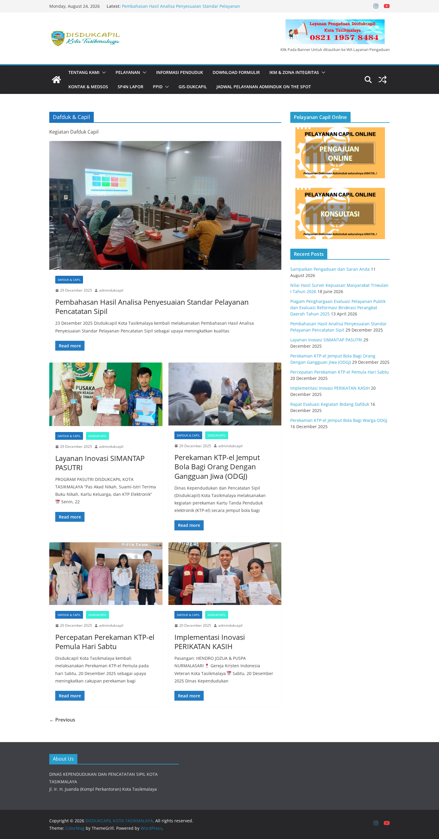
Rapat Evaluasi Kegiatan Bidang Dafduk (329, 404)
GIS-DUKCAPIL (193, 86)
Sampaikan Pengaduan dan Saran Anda (330, 269)
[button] (102, 72)
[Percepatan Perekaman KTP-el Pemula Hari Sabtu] (105, 573)
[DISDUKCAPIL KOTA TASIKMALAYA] (56, 79)
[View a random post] (382, 79)
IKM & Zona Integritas (294, 72)
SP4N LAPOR (130, 86)
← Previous (62, 719)
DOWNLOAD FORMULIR (236, 72)
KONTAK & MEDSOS (88, 86)
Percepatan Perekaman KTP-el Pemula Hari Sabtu (104, 641)
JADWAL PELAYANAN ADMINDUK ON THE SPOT (264, 86)
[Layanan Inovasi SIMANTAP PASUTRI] (105, 394)
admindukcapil (111, 290)
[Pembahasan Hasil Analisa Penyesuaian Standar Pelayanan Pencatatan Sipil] (165, 205)
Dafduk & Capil (69, 280)
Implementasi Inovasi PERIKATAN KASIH (209, 641)
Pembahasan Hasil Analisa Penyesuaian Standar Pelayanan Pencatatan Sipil (152, 306)
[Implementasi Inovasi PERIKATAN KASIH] (225, 573)
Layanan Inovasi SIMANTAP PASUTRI (100, 462)
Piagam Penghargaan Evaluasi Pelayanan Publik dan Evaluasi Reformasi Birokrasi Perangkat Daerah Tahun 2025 (338, 307)
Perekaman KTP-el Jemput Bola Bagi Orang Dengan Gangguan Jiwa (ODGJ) (217, 466)
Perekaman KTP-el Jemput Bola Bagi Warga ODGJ (338, 420)
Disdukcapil (97, 436)
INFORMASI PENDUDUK (179, 72)
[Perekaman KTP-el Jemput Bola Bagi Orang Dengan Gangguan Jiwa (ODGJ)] (225, 394)
